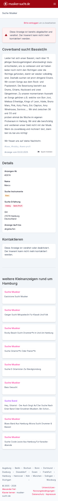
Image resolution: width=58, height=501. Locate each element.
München (37, 476)
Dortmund (48, 468)
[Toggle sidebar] (44, 4)
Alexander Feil (8, 489)
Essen (34, 472)
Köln (28, 476)
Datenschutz (38, 494)
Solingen (49, 476)
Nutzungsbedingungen (44, 491)
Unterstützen (48, 487)
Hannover (18, 476)
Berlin (17, 468)
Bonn (37, 468)
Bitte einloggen (31, 23)
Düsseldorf (21, 472)
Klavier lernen (8, 492)
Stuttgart (6, 480)
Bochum (27, 468)
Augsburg (6, 468)
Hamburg (6, 476)
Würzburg (51, 480)
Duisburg (6, 472)
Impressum (51, 494)
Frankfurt (47, 472)
